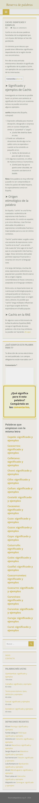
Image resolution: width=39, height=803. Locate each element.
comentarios (21, 407)
